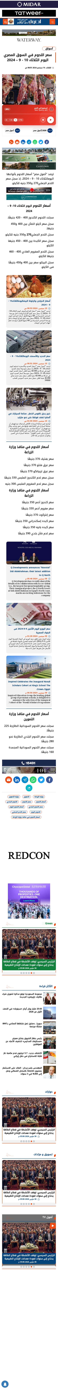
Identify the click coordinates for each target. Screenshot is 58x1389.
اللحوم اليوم (35, 812)
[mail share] (17, 142)
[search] (5, 22)
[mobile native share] (29, 788)
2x (6, 119)
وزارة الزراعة (38, 796)
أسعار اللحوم (41, 801)
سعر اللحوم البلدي (36, 806)
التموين (26, 796)
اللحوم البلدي (12, 801)
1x (15, 119)
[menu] (52, 22)
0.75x (20, 119)
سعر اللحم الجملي (19, 812)
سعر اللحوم (26, 801)
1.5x (10, 119)
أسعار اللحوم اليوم (17, 806)
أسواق (49, 48)
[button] (34, 973)
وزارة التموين (14, 796)
